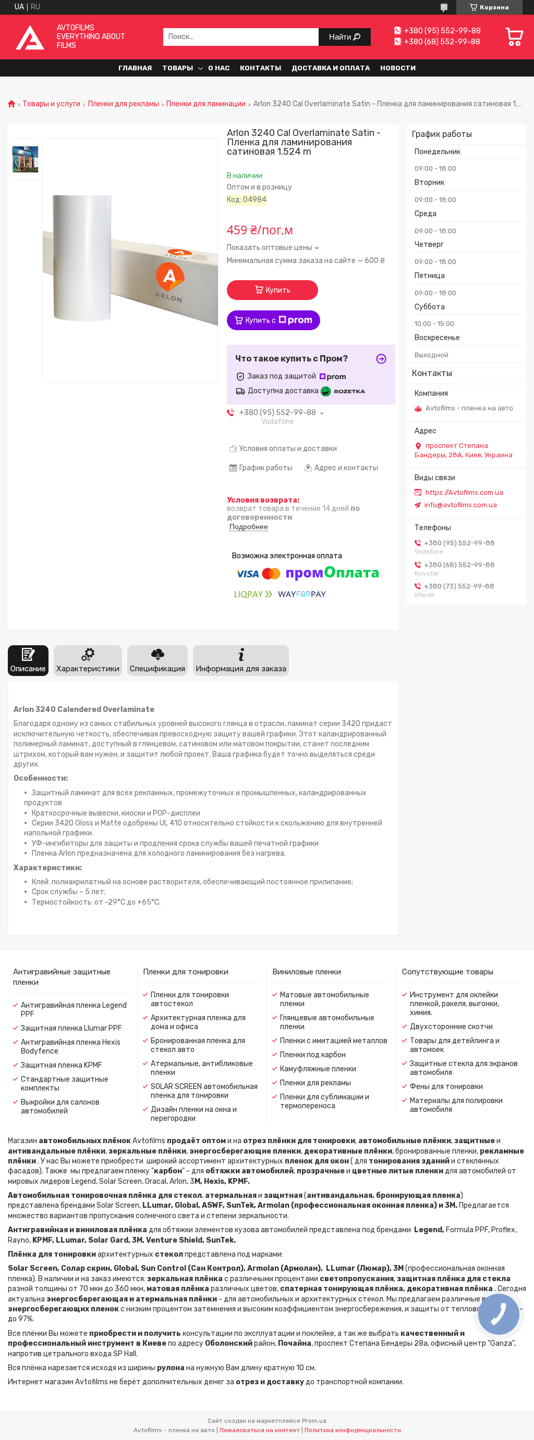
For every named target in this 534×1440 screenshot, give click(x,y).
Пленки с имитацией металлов (333, 1040)
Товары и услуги (51, 104)
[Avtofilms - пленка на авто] (30, 36)
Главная (135, 68)
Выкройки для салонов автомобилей (60, 1107)
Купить (278, 290)
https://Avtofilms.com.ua (464, 492)
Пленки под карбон (313, 1054)
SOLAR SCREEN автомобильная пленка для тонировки (204, 1091)
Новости (398, 68)
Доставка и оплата (331, 68)
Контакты (260, 68)
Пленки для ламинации (206, 104)
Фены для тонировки (446, 1086)
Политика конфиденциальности (353, 1430)
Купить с (261, 320)
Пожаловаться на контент (260, 1430)
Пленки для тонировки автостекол (190, 999)
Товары (177, 68)
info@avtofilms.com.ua (460, 505)
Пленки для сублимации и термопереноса (324, 1101)
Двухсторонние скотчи (451, 1026)
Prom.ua (314, 1420)
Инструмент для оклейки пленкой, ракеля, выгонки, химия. (454, 1004)
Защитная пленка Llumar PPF (71, 1028)
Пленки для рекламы (123, 104)
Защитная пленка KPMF (61, 1065)
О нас (218, 68)
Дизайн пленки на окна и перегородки (194, 1114)
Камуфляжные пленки (318, 1069)
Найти (341, 36)
